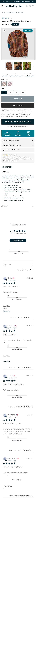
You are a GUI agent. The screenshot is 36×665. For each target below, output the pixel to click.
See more (6, 311)
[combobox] (25, 270)
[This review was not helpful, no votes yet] (31, 317)
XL (23, 93)
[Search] (26, 6)
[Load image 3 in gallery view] (27, 66)
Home (3, 12)
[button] (33, 6)
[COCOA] (4, 83)
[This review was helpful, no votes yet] (27, 317)
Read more (30, 76)
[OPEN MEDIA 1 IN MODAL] (18, 44)
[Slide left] (2, 66)
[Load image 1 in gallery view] (9, 66)
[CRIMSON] (9, 83)
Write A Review (18, 240)
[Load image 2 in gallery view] (18, 66)
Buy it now (18, 105)
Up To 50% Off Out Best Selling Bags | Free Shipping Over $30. (18, 1)
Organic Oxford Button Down (15, 12)
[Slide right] (34, 66)
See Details (24, 126)
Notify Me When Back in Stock (18, 122)
